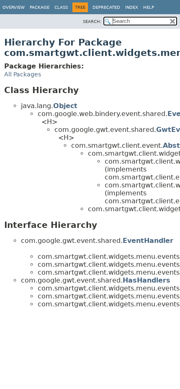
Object (65, 106)
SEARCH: (92, 21)
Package (39, 7)
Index (131, 7)
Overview (14, 7)
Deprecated (106, 7)
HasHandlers (146, 280)
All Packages (22, 74)
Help (148, 7)
